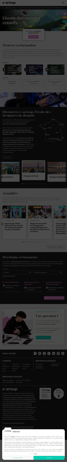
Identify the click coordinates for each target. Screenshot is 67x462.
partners (13, 436)
